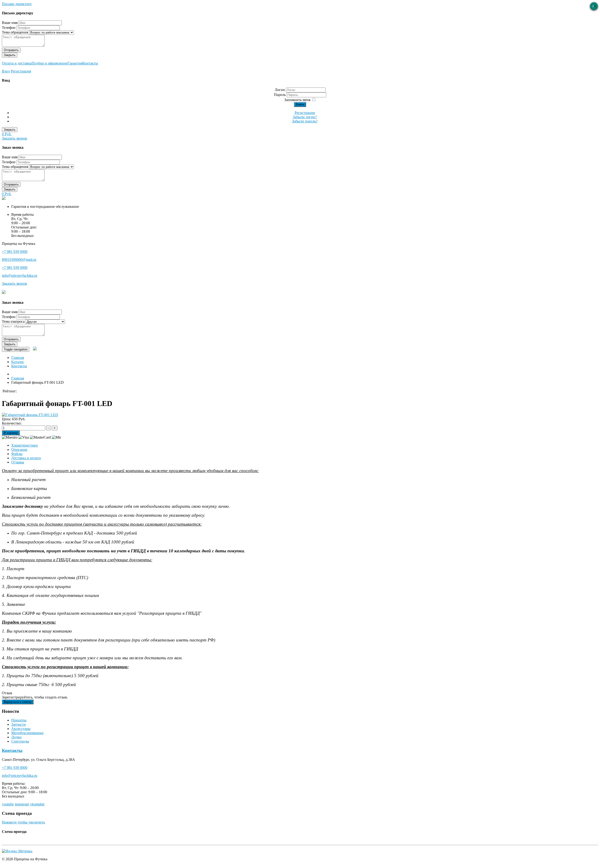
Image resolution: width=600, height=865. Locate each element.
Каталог (17, 362)
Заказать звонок (14, 138)
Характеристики (24, 445)
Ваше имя (10, 23)
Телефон (8, 28)
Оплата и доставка (17, 63)
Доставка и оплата (26, 458)
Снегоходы (20, 741)
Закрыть (9, 55)
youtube (8, 804)
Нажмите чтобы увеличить (23, 822)
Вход (6, 71)
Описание (19, 449)
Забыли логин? (305, 117)
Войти (300, 104)
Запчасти (18, 724)
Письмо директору (17, 4)
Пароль (280, 95)
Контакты (90, 63)
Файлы (16, 454)
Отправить (11, 50)
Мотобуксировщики (27, 733)
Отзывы (17, 462)
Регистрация (21, 71)
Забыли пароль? (305, 121)
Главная (17, 358)
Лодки (16, 737)
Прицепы (18, 720)
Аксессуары (20, 729)
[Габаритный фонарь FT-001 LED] (30, 415)
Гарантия (75, 63)
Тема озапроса (13, 321)
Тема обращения (15, 32)
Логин (280, 90)
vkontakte (37, 804)
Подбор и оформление (50, 63)
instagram (22, 804)
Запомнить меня (297, 100)
